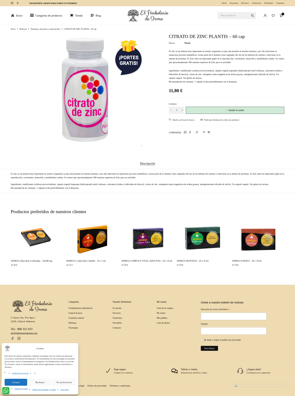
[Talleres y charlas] (174, 371)
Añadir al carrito (236, 110)
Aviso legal (64, 390)
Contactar (280, 3)
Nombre (204, 324)
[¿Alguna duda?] (240, 371)
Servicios (245, 3)
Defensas (23, 29)
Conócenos (256, 3)
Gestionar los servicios (20, 373)
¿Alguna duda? (253, 369)
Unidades (173, 104)
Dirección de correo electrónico (215, 310)
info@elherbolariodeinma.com (24, 333)
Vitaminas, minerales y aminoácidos (45, 29)
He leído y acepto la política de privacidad (222, 340)
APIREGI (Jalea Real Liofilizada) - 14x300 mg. (32, 261)
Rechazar (39, 382)
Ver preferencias (64, 382)
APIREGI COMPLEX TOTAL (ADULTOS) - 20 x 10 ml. (147, 261)
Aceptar (16, 382)
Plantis (188, 43)
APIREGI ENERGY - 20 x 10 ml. (247, 261)
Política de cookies (21, 389)
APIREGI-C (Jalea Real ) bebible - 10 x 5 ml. (86, 261)
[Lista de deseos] (273, 15)
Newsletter (268, 3)
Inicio (224, 3)
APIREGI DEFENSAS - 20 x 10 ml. (193, 261)
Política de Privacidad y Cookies (44, 390)
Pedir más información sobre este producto (221, 120)
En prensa (234, 3)
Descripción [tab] (147, 163)
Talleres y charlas (189, 369)
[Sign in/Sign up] (265, 15)
